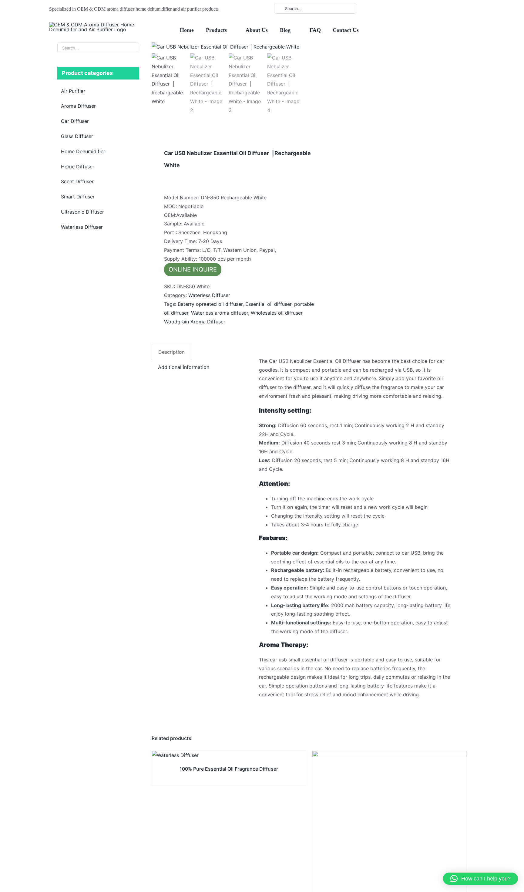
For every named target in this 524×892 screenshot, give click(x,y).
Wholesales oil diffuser (276, 313)
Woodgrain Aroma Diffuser (194, 322)
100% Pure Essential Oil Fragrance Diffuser (229, 769)
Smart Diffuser (78, 197)
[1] (227, 46)
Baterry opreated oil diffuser (210, 304)
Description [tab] (171, 352)
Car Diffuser (75, 121)
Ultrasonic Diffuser (82, 212)
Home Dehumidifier (83, 151)
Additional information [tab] (183, 367)
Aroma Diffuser (78, 106)
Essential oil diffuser (268, 304)
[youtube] (395, 8)
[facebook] (385, 8)
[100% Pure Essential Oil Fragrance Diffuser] (175, 755)
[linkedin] (405, 8)
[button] (480, 879)
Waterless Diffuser (209, 295)
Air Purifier (73, 91)
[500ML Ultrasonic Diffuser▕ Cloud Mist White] (389, 755)
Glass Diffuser (77, 136)
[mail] (414, 8)
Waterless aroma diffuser (219, 313)
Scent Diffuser (77, 181)
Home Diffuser (77, 167)
